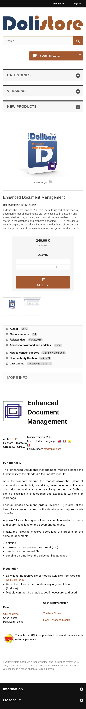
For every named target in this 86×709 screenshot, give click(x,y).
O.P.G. (16, 439)
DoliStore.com (15, 579)
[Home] (43, 22)
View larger (41, 182)
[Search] (78, 40)
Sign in (77, 3)
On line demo (11, 613)
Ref (5, 205)
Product (50, 56)
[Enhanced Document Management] (12, 306)
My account (12, 700)
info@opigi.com (52, 448)
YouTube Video (52, 613)
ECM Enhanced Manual (57, 619)
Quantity (43, 254)
